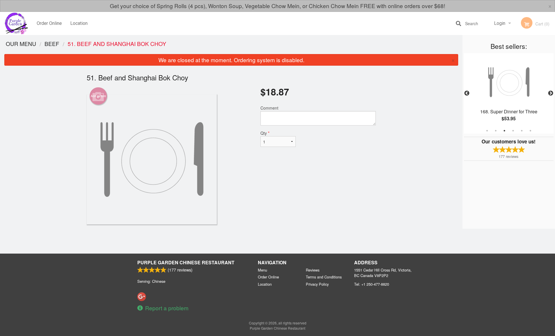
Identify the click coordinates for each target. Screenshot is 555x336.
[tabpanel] (508, 93)
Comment (269, 108)
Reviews (312, 270)
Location (79, 23)
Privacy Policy (317, 284)
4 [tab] (513, 131)
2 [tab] (496, 131)
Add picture (98, 96)
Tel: (371, 284)
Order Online (49, 23)
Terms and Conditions (324, 277)
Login (499, 23)
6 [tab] (530, 131)
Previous (467, 93)
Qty (264, 133)
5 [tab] (522, 131)
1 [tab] (487, 131)
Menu (262, 270)
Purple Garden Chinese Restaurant (185, 262)
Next (551, 93)
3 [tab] (504, 131)
